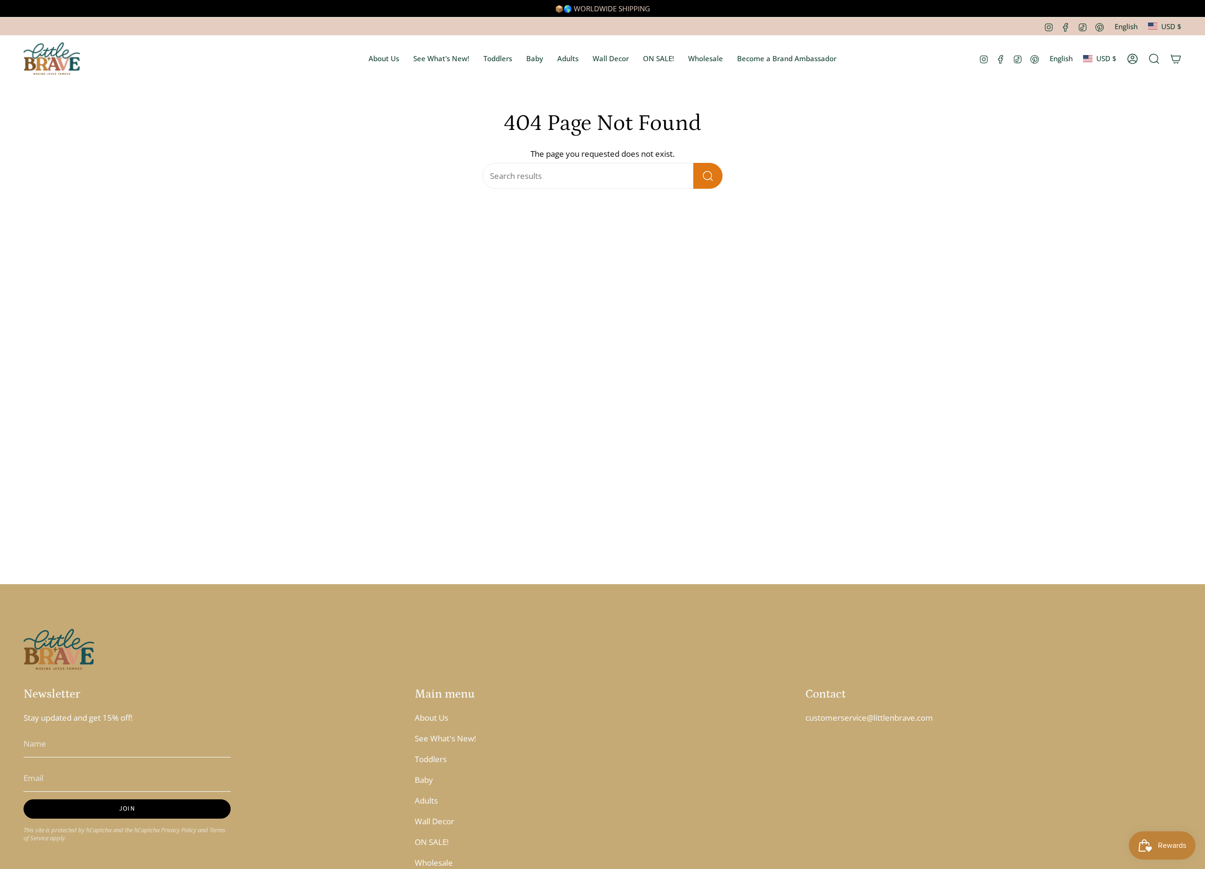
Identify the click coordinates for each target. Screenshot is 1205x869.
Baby (424, 779)
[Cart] (1176, 59)
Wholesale (434, 862)
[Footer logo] (59, 649)
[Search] (708, 176)
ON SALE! (432, 842)
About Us (431, 717)
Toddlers (431, 759)
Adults (426, 800)
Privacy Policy (178, 830)
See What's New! (445, 738)
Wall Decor (434, 821)
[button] (384, 58)
